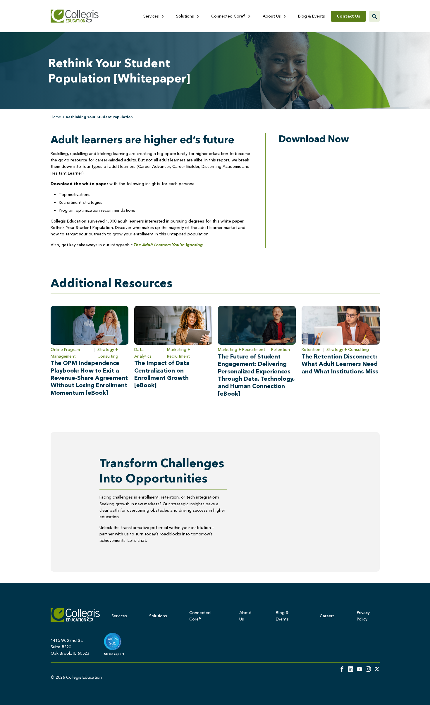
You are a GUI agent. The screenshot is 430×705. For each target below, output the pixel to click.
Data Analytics (143, 352)
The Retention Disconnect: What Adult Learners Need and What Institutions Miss (340, 364)
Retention (280, 349)
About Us (272, 16)
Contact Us (348, 16)
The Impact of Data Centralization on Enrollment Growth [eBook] (162, 374)
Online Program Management (65, 352)
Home (56, 117)
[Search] (374, 16)
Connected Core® (229, 16)
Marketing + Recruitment (178, 352)
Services (151, 16)
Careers (327, 615)
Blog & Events (311, 16)
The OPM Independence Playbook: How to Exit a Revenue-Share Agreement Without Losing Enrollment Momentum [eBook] (89, 377)
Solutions (185, 16)
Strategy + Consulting (107, 352)
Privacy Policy (363, 616)
